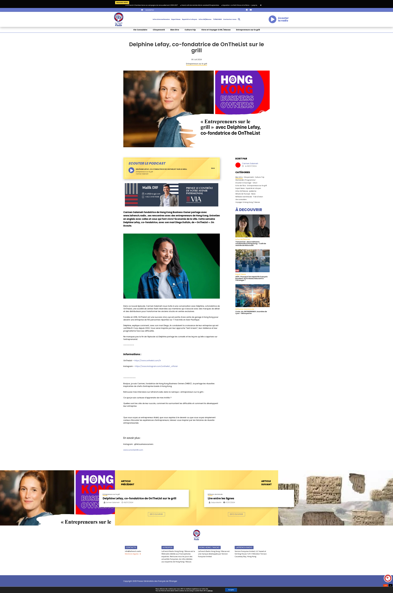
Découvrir (156, 514)
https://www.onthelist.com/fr (147, 360)
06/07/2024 (128, 502)
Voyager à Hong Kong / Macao (247, 202)
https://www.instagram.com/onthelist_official (156, 366)
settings (210, 591)
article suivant (266, 483)
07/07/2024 (230, 502)
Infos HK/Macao (205, 19)
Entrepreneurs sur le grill (248, 29)
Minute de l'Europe (242, 194)
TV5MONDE (217, 19)
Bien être (174, 29)
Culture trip (190, 29)
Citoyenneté (159, 29)
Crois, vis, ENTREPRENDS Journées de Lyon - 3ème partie (251, 312)
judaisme (252, 191)
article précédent (127, 483)
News (253, 194)
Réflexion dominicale (243, 197)
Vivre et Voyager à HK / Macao (216, 29)
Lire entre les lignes (221, 498)
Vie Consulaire (140, 29)
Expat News (175, 19)
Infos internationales (161, 19)
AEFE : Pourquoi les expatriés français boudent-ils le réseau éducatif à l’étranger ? (251, 278)
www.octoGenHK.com (133, 450)
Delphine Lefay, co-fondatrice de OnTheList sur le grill (139, 498)
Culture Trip (259, 177)
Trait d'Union (258, 197)
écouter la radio (283, 19)
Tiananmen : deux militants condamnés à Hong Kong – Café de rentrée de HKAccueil (250, 244)
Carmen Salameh (250, 163)
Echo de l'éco (240, 185)
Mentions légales (132, 554)
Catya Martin (215, 502)
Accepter (231, 590)
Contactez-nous (229, 19)
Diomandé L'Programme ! (245, 180)
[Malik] (171, 195)
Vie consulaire (241, 199)
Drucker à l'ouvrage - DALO (246, 183)
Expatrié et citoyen (189, 19)
